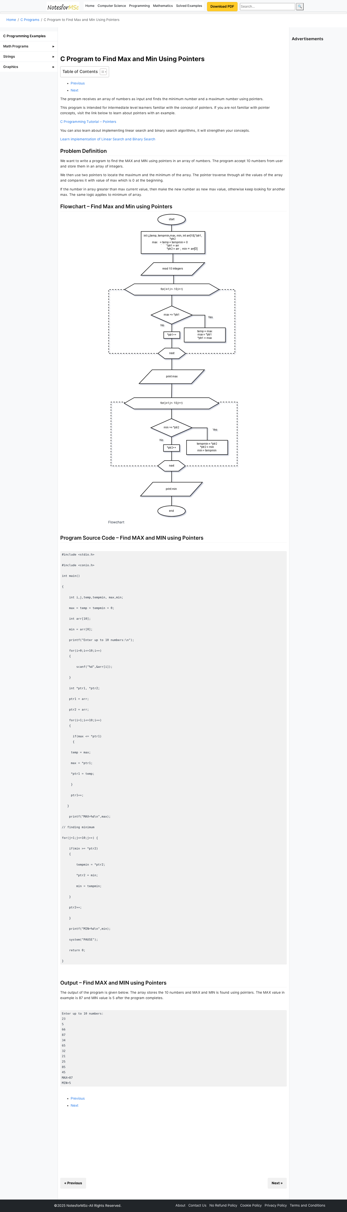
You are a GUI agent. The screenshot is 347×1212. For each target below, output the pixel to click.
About (180, 1205)
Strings (9, 56)
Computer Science (112, 6)
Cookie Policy (251, 1205)
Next (75, 90)
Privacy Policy (276, 1205)
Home (89, 6)
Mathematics (163, 6)
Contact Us (197, 1205)
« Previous (73, 1183)
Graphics (10, 67)
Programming (139, 6)
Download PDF (222, 6)
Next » (277, 1183)
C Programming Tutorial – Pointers (88, 122)
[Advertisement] (173, 40)
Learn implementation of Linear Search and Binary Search (107, 139)
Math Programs (15, 46)
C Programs (29, 20)
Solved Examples (189, 6)
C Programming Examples (24, 36)
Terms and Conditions (307, 1205)
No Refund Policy (223, 1205)
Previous (78, 83)
